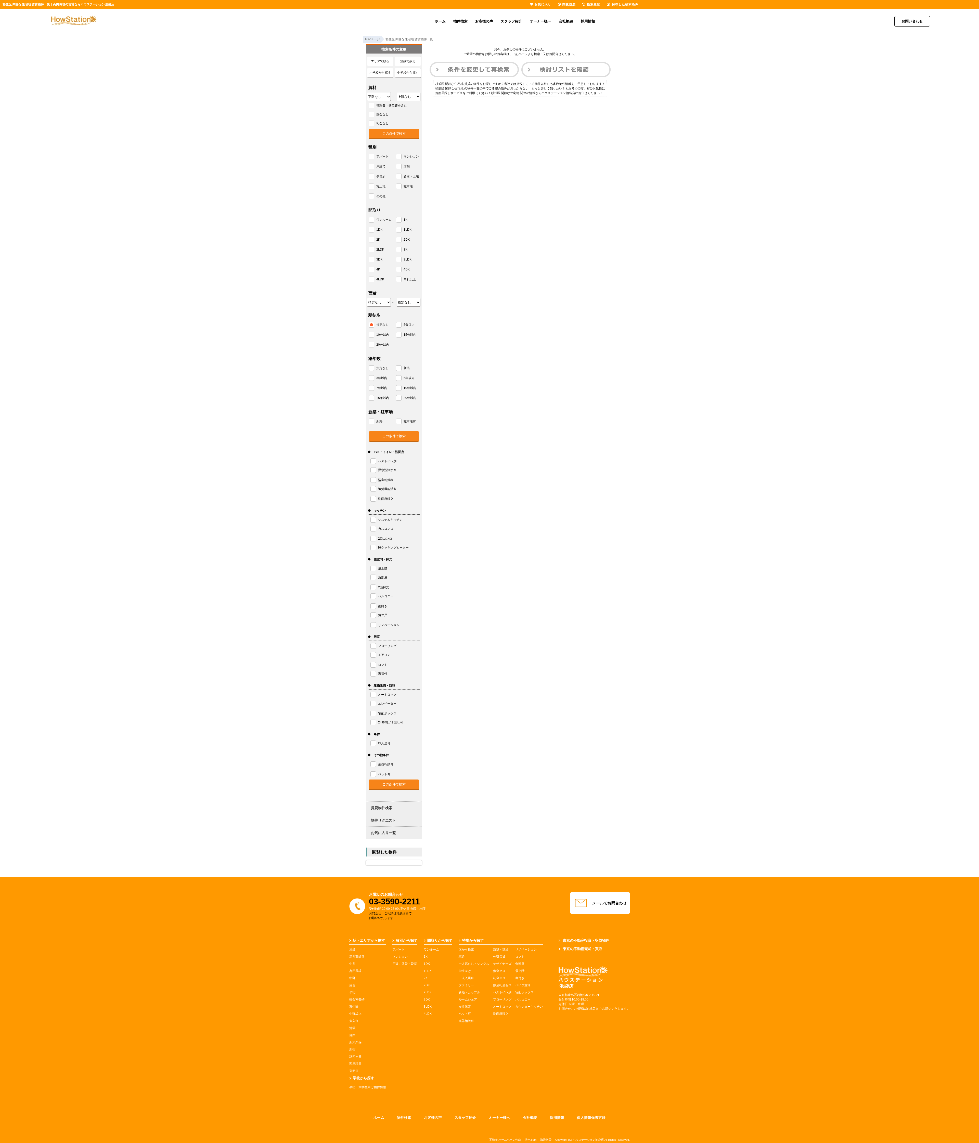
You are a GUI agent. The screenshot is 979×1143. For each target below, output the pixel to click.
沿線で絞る (408, 61)
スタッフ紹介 (511, 21)
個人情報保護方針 (591, 1117)
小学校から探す (380, 72)
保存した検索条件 (625, 4)
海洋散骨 (545, 1139)
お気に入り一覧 (383, 833)
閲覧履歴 (569, 4)
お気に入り (543, 4)
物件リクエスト (383, 820)
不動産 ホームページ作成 (505, 1139)
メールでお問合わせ (609, 903)
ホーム (440, 21)
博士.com (530, 1139)
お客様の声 (484, 21)
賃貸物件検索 (381, 808)
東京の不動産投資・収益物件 (586, 940)
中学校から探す (408, 72)
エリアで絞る (380, 61)
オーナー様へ (540, 21)
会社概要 (566, 21)
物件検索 (460, 21)
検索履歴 (593, 4)
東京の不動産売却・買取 (582, 949)
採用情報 (588, 21)
